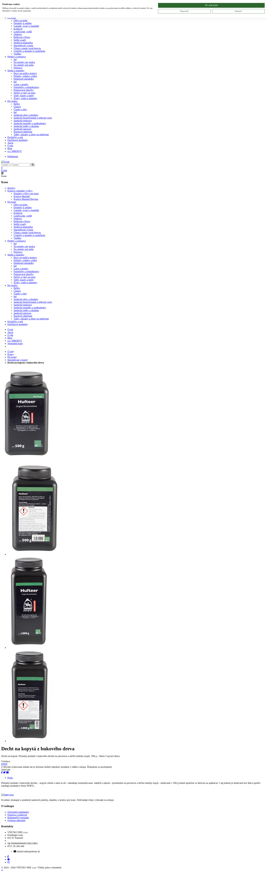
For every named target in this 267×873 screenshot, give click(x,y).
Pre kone (11, 202)
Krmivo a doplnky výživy (20, 190)
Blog (9, 148)
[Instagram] (8, 862)
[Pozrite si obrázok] (27, 458)
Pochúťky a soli (15, 137)
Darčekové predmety (17, 140)
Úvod (10, 351)
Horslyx (11, 188)
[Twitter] (4, 772)
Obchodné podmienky (18, 812)
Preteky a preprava (16, 56)
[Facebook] (1, 772)
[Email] (7, 772)
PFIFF (4, 764)
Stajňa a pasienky (15, 70)
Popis (10, 777)
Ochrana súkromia (16, 820)
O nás (10, 145)
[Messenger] (8, 859)
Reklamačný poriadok (18, 817)
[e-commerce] (5, 161)
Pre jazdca (12, 101)
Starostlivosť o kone (17, 360)
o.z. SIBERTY (14, 151)
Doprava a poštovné (17, 815)
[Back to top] (2, 870)
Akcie (10, 143)
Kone (10, 354)
